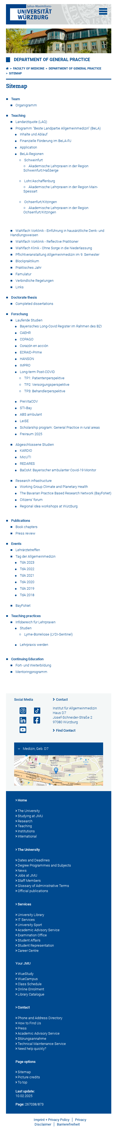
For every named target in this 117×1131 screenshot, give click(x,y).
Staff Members (29, 881)
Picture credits (29, 1077)
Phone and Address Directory (40, 1018)
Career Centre (28, 951)
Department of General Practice (52, 59)
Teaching (25, 826)
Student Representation (36, 945)
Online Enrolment (31, 989)
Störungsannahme (32, 1039)
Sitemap (15, 73)
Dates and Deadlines (34, 860)
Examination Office (32, 935)
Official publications (33, 891)
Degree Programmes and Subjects (44, 865)
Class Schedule (30, 984)
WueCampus (28, 979)
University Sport (30, 925)
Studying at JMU (30, 816)
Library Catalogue (31, 994)
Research (25, 821)
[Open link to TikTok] (34, 711)
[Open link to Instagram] (20, 711)
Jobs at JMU (27, 875)
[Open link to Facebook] (34, 720)
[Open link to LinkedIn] (20, 720)
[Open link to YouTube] (20, 730)
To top (22, 1082)
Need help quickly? (32, 1049)
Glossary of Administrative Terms (43, 886)
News (22, 870)
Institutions (26, 831)
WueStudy (25, 974)
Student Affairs (29, 940)
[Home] (7, 68)
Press (22, 1028)
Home (22, 800)
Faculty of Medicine (28, 68)
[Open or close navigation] (103, 11)
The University (29, 811)
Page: (20, 1104)
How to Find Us (29, 1023)
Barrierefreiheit (68, 1124)
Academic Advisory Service (39, 930)
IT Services (26, 920)
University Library (31, 915)
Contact (62, 700)
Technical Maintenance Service (42, 1044)
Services (24, 904)
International (27, 836)
